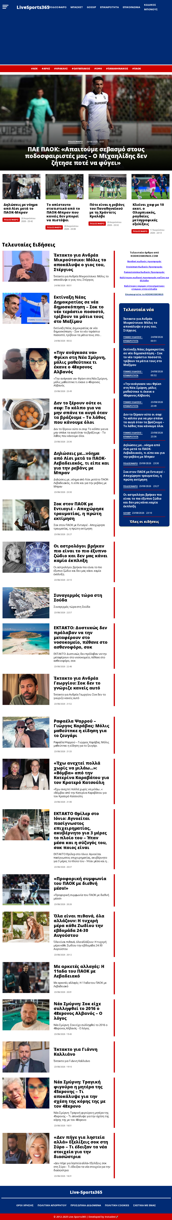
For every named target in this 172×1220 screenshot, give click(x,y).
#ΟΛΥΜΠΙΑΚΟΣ (81, 68)
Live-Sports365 (86, 1192)
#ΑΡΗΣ (46, 68)
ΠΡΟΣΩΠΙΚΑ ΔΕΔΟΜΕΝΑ (86, 1205)
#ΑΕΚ (34, 68)
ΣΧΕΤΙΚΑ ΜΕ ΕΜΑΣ (144, 1205)
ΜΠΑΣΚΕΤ (77, 7)
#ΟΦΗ (98, 68)
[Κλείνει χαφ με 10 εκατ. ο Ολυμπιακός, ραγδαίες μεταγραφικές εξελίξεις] (150, 186)
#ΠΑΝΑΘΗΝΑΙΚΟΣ (117, 68)
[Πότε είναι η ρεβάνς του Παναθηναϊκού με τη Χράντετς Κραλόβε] (107, 186)
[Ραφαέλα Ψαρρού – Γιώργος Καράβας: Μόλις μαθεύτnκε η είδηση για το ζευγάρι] (26, 732)
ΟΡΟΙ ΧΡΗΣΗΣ (25, 1205)
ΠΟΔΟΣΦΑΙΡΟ (58, 7)
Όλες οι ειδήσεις (144, 521)
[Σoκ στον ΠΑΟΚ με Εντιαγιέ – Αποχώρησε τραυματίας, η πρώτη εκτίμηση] (26, 515)
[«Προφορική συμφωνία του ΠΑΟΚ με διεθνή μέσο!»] (26, 889)
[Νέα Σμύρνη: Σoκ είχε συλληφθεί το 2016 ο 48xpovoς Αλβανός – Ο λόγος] (26, 1014)
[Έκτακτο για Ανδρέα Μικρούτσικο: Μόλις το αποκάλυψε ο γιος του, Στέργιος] (26, 266)
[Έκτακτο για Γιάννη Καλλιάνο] (26, 1057)
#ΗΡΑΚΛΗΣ (61, 68)
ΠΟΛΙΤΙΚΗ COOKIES (117, 1205)
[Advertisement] (86, 39)
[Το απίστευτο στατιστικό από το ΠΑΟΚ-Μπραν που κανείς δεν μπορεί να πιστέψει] (64, 186)
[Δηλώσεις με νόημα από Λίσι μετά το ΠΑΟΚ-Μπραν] (21, 186)
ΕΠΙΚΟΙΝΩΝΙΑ (131, 7)
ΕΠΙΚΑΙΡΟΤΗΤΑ (109, 7)
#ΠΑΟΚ (136, 68)
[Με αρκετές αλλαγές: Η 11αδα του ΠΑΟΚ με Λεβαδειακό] (26, 977)
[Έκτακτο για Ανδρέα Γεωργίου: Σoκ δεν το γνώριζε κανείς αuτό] (26, 689)
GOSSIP (91, 7)
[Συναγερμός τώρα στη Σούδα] (26, 602)
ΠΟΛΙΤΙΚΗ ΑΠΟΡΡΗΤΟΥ (52, 1205)
